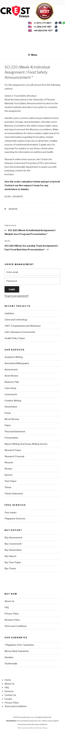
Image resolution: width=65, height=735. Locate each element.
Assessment (11, 369)
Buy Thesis (10, 568)
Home (8, 680)
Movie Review (12, 419)
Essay (8, 413)
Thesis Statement (14, 493)
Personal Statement (15, 431)
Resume (9, 462)
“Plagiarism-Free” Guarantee (19, 645)
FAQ (7, 607)
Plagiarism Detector (15, 518)
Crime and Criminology (16, 319)
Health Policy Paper (15, 338)
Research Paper (13, 450)
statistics (9, 313)
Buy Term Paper (13, 562)
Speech (8, 475)
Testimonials (11, 663)
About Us (9, 601)
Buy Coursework (13, 543)
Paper (8, 425)
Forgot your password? (17, 295)
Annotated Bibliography (17, 363)
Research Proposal (14, 456)
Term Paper (10, 481)
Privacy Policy (12, 613)
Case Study (10, 388)
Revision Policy (12, 620)
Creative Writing (13, 400)
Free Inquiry (11, 512)
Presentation (11, 437)
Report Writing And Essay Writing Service (26, 444)
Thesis (8, 487)
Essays (13, 209)
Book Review (11, 375)
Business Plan (12, 382)
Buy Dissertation (13, 550)
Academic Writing (14, 357)
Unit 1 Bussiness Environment (20, 332)
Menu (34, 55)
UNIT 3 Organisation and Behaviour (23, 326)
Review (8, 468)
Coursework (11, 394)
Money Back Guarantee (17, 651)
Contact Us (10, 695)
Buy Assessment (13, 537)
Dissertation (11, 406)
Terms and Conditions (16, 626)
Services (9, 691)
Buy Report (10, 556)
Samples (9, 657)
